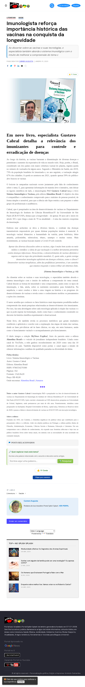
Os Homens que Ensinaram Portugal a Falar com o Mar (42, 573)
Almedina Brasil (27, 380)
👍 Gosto (73, 74)
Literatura (11, 18)
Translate (49, 533)
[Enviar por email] (22, 66)
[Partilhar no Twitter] (11, 66)
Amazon (39, 380)
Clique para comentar (42, 477)
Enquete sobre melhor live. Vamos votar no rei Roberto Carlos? (46, 584)
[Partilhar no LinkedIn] (18, 66)
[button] (63, 5)
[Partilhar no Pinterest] (15, 66)
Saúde (20, 18)
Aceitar (21, 682)
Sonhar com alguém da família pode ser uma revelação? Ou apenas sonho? (47, 562)
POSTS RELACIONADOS (23, 443)
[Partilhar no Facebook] (8, 66)
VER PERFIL (64, 506)
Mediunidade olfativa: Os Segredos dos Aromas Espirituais (44, 549)
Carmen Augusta (31, 501)
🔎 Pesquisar (65, 461)
